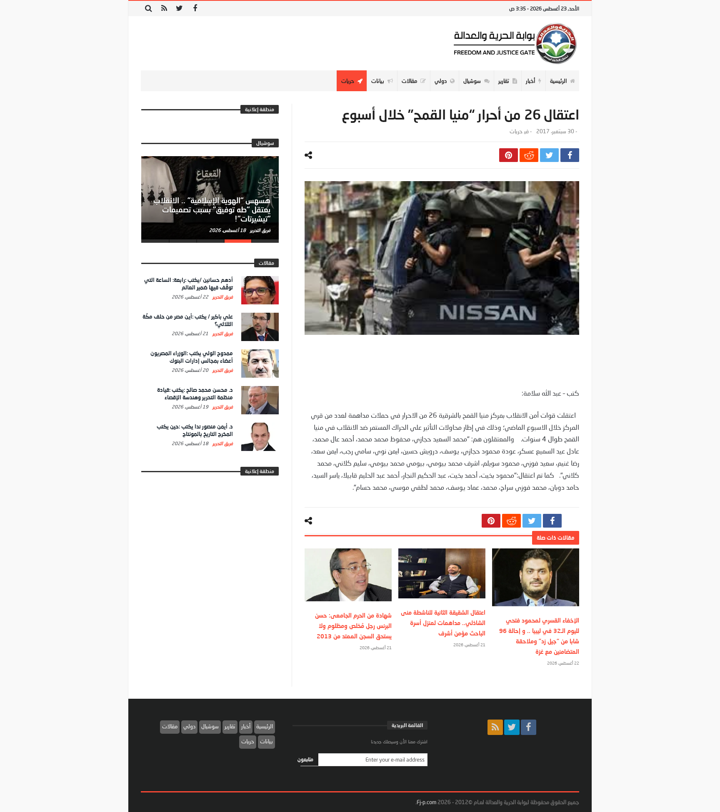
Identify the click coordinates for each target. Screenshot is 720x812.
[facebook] (569, 155)
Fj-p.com (426, 802)
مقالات (170, 726)
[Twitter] (179, 8)
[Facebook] (194, 8)
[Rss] (164, 8)
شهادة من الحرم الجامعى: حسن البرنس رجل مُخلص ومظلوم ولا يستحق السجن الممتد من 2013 (353, 626)
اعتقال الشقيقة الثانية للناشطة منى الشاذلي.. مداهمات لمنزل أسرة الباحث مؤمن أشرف (443, 623)
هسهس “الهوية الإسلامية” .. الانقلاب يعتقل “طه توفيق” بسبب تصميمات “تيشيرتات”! (211, 209)
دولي (189, 726)
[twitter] (549, 155)
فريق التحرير (259, 230)
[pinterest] (508, 155)
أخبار (245, 726)
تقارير (230, 726)
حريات (516, 131)
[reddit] (529, 155)
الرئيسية (264, 726)
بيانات (266, 741)
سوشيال (210, 726)
